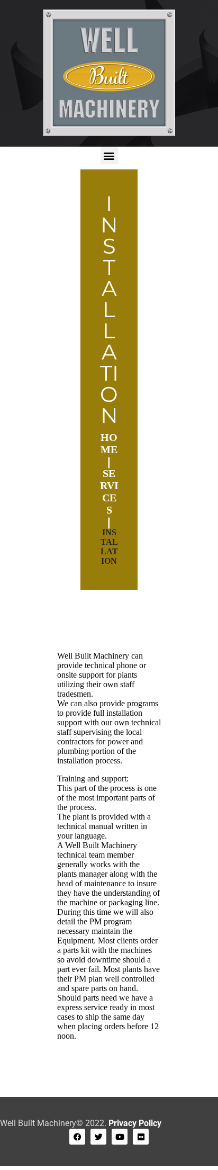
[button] (109, 155)
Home (109, 443)
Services (109, 491)
